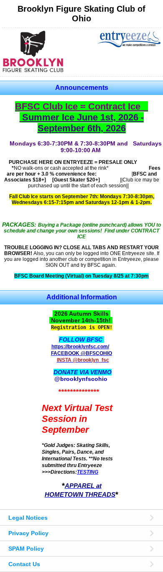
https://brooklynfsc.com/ (80, 346)
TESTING (87, 472)
